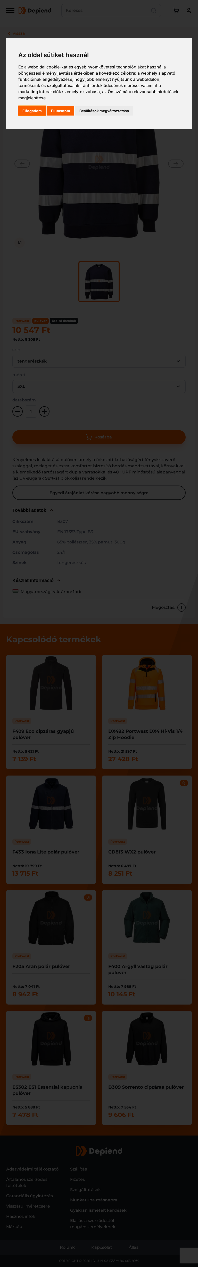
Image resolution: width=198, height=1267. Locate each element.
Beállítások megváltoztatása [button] (104, 111)
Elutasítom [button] (60, 111)
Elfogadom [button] (32, 111)
